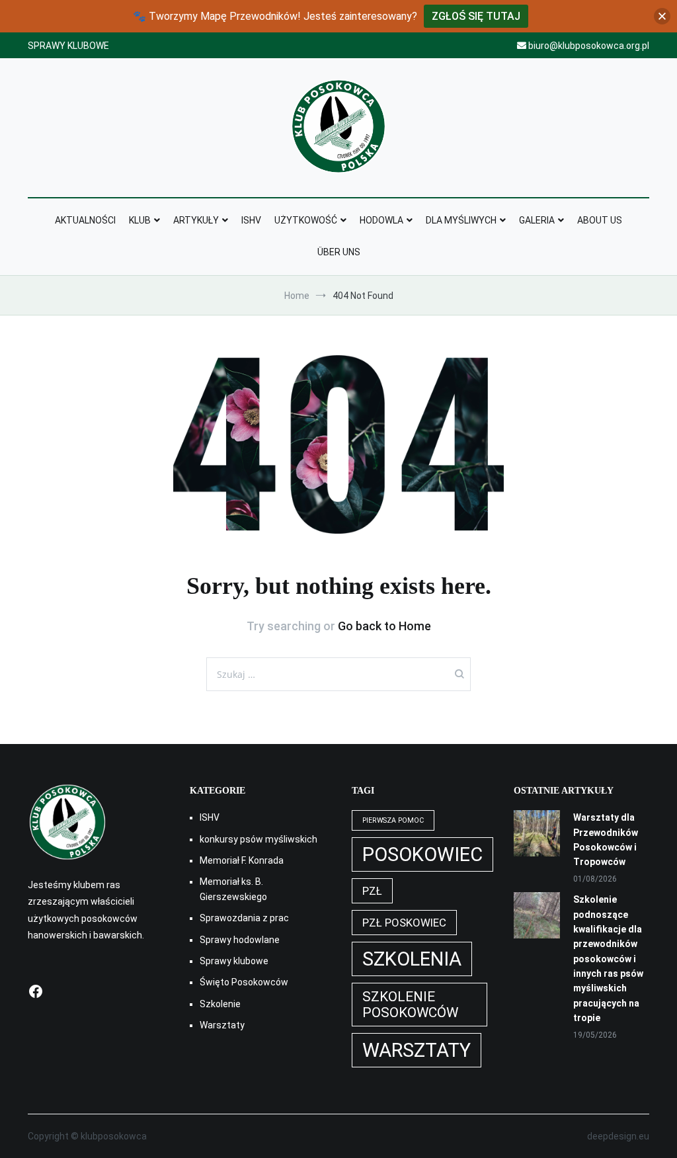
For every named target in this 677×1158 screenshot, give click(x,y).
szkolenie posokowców (410, 1004)
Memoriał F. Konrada (242, 860)
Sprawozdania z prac (244, 918)
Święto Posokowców (244, 982)
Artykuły (196, 220)
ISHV (251, 220)
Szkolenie (220, 1004)
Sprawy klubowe (234, 961)
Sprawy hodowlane (240, 939)
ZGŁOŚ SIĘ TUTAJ (476, 16)
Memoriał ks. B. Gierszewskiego (233, 888)
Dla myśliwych (461, 220)
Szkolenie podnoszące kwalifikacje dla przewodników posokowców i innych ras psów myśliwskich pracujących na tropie (608, 958)
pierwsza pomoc (393, 820)
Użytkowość (305, 220)
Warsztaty (222, 1025)
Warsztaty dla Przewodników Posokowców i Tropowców (605, 839)
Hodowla (381, 220)
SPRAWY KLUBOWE (68, 45)
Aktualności (85, 220)
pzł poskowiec (404, 922)
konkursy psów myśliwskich (258, 839)
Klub (140, 220)
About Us (599, 220)
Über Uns (338, 252)
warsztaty (416, 1050)
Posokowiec (422, 854)
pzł (372, 890)
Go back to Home (384, 626)
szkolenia (411, 959)
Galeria (537, 220)
